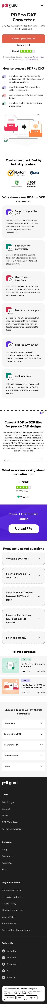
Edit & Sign (8, 802)
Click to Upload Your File (23, 38)
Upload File (23, 529)
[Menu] (42, 6)
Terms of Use (38, 57)
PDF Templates (10, 822)
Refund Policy (9, 923)
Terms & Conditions (12, 897)
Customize (10, 997)
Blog (4, 849)
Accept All (31, 997)
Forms (5, 815)
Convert (6, 809)
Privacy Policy (13, 993)
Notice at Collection (12, 910)
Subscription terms (12, 890)
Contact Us (7, 856)
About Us (7, 862)
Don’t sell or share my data (16, 930)
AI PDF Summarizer (12, 828)
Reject (20, 997)
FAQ (4, 869)
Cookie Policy (27, 993)
